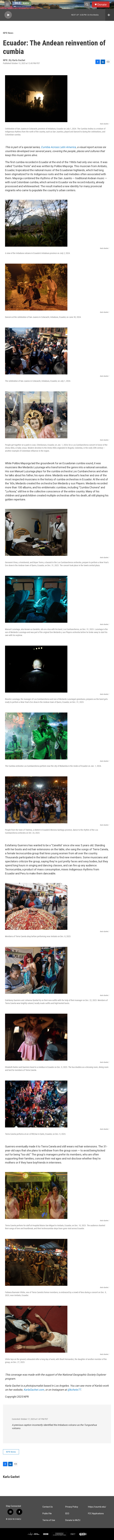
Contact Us (47, 1507)
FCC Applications (96, 1513)
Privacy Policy (71, 1507)
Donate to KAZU (72, 1520)
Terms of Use (48, 1520)
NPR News (8, 32)
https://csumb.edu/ (97, 1507)
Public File (47, 1513)
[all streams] (109, 15)
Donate (102, 4)
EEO (67, 1513)
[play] (8, 15)
